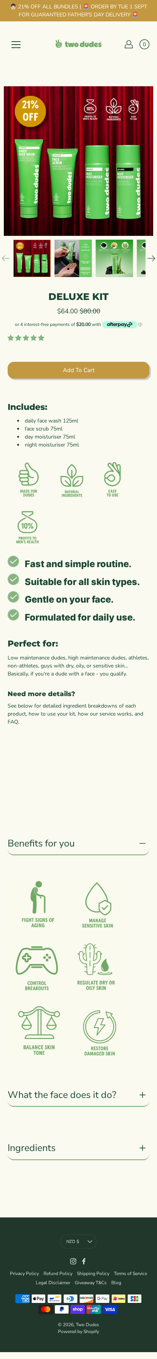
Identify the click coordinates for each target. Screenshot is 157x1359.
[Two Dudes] (78, 44)
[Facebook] (83, 1261)
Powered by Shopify (78, 1331)
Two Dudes (87, 1325)
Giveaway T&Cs (91, 1283)
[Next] (151, 258)
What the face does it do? (62, 1094)
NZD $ (72, 1242)
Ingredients (32, 1147)
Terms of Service (130, 1273)
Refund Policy (57, 1273)
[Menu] (16, 45)
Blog (116, 1283)
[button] (27, 338)
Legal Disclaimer (53, 1283)
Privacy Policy (24, 1273)
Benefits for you (41, 843)
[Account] (129, 44)
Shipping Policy (93, 1273)
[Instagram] (73, 1261)
